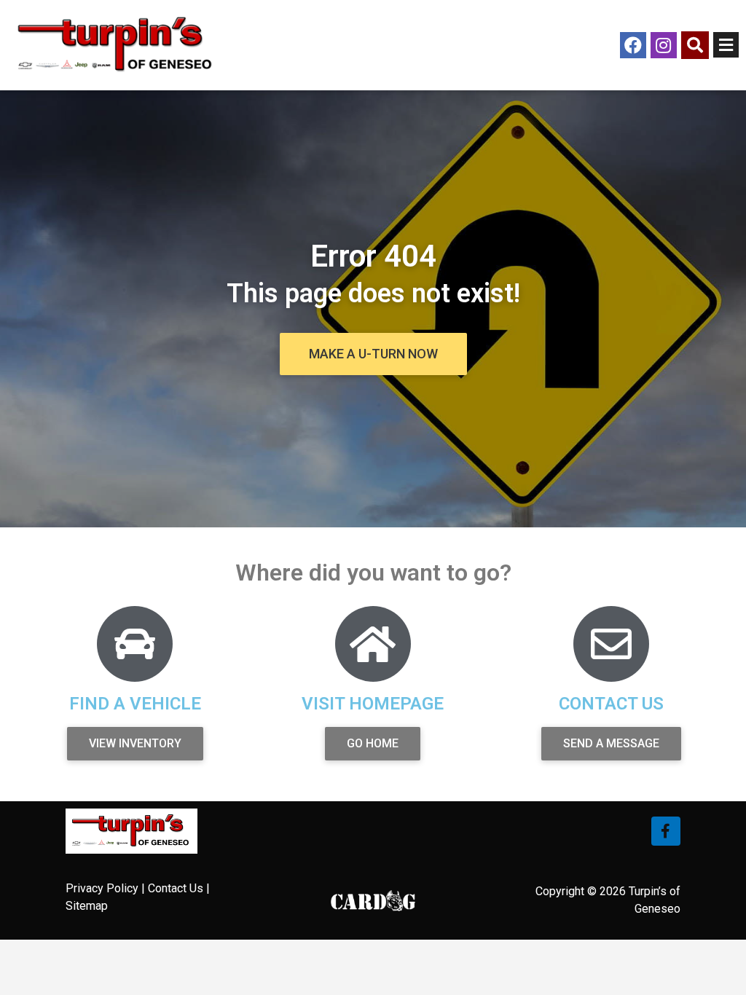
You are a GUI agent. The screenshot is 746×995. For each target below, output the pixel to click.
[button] (373, 354)
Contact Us (175, 888)
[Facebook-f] (665, 831)
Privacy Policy (102, 888)
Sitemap (87, 906)
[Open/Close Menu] (726, 45)
